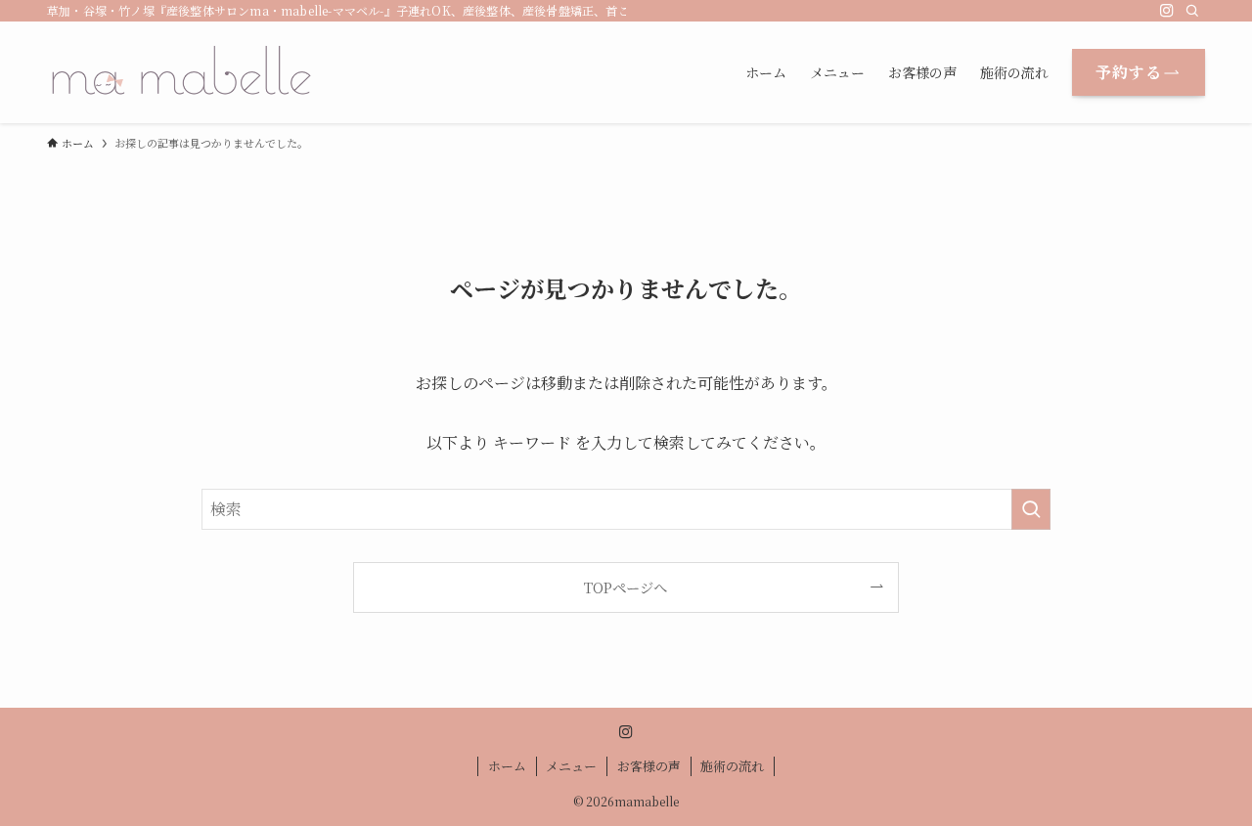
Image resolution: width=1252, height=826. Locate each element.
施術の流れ (732, 766)
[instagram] (1167, 11)
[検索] (1192, 11)
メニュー (571, 766)
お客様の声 (649, 766)
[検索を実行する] (1031, 509)
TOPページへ (625, 587)
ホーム (507, 766)
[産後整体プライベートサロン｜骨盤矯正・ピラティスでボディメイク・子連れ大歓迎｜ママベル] (182, 72)
